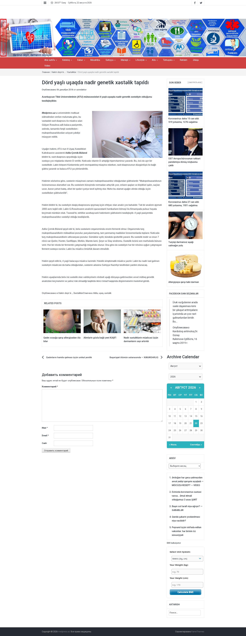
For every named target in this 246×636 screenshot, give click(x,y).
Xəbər (80, 60)
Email (45, 435)
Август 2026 (185, 387)
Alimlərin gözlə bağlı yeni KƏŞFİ (100, 337)
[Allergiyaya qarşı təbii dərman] (185, 265)
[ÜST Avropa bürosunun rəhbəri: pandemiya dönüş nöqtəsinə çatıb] (185, 141)
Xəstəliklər (71, 72)
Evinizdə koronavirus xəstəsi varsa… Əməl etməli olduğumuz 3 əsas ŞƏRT (186, 496)
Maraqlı (124, 60)
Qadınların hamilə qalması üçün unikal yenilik (69, 357)
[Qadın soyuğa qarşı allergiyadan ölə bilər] (62, 321)
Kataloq (66, 60)
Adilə (95, 293)
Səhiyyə (109, 60)
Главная (46, 72)
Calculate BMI (185, 592)
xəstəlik (107, 293)
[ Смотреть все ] (195, 83)
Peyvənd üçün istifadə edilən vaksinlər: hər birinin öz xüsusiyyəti (186, 531)
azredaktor (81, 89)
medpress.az (64, 631)
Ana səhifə (49, 60)
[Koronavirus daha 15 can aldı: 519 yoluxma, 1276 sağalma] (185, 101)
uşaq (101, 293)
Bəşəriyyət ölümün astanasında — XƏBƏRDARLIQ (134, 357)
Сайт (44, 443)
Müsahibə (95, 60)
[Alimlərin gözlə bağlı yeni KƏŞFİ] (102, 321)
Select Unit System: (180, 551)
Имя (45, 428)
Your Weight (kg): (179, 564)
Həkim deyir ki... (58, 72)
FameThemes (197, 631)
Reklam (183, 60)
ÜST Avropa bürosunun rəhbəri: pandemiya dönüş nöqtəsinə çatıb (184, 162)
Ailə (154, 60)
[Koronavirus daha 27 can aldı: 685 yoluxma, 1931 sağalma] (185, 185)
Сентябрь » (196, 444)
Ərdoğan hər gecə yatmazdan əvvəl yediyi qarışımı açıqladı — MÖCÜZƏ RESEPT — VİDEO (187, 481)
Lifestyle (140, 60)
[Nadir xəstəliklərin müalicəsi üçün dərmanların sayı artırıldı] (142, 321)
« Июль (173, 444)
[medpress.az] (123, 38)
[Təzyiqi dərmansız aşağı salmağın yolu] (185, 225)
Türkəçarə (167, 60)
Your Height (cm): (179, 578)
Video (47, 65)
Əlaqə (196, 60)
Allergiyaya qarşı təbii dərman (183, 282)
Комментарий (50, 386)
